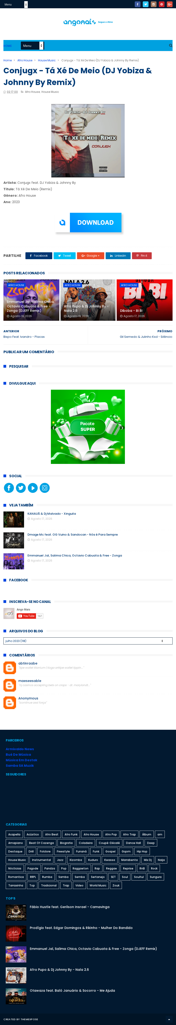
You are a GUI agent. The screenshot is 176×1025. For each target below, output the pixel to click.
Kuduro (93, 860)
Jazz (60, 860)
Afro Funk (71, 834)
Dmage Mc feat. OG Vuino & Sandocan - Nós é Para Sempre (73, 534)
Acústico (33, 834)
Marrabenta (129, 860)
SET (113, 877)
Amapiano (15, 843)
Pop (63, 868)
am (159, 834)
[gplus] (170, 4)
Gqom (126, 851)
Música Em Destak (21, 760)
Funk (96, 851)
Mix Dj (148, 860)
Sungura (156, 877)
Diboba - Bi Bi (131, 310)
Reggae (111, 868)
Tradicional (49, 885)
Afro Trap (129, 834)
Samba (63, 877)
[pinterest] (162, 4)
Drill (31, 851)
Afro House (24, 60)
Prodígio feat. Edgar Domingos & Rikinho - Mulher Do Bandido (81, 928)
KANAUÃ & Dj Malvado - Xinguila (52, 513)
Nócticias (14, 868)
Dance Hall (133, 843)
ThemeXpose (29, 1019)
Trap (66, 885)
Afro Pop (111, 834)
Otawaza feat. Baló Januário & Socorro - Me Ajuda (72, 990)
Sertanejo (98, 877)
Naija (161, 860)
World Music (98, 885)
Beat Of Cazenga (41, 843)
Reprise (128, 868)
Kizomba (76, 860)
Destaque (15, 851)
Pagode (33, 868)
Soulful (139, 877)
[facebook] (137, 4)
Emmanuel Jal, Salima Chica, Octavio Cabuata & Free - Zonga (75, 555)
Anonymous (28, 698)
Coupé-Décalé (109, 843)
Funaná (81, 851)
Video (79, 885)
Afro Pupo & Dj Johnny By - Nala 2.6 (86, 308)
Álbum (146, 834)
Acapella (14, 834)
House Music (47, 60)
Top (32, 885)
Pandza (49, 868)
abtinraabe (27, 663)
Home (7, 46)
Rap (97, 868)
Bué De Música (18, 754)
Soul (125, 877)
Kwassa (109, 860)
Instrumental (41, 860)
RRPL (33, 877)
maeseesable (29, 681)
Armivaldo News (20, 749)
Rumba (47, 877)
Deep (151, 843)
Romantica (16, 877)
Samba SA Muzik (20, 765)
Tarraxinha (15, 885)
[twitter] (145, 4)
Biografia (66, 843)
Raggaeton (80, 868)
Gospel (110, 851)
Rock (154, 868)
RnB (142, 868)
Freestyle (63, 851)
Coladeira (86, 843)
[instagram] (154, 4)
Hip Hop (142, 851)
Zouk (116, 885)
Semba (80, 877)
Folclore (45, 851)
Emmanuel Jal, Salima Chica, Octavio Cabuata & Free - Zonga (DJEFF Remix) (30, 306)
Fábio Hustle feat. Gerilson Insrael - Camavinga (70, 907)
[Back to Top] (169, 1019)
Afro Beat (51, 834)
